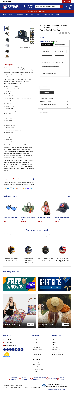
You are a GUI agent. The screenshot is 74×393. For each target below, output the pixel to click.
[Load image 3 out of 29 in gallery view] (7, 39)
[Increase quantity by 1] (48, 87)
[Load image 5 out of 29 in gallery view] (7, 51)
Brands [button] (50, 14)
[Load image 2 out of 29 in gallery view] (7, 34)
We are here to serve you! (37, 230)
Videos (54, 344)
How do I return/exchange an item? (48, 104)
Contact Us (35, 344)
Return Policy (36, 361)
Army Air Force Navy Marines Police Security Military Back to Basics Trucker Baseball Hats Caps (53, 28)
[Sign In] (67, 6)
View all (69, 196)
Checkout (67, 1)
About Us (35, 339)
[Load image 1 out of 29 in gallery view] (7, 28)
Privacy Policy (36, 357)
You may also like (11, 271)
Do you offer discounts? (45, 101)
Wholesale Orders (37, 354)
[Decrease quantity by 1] (41, 87)
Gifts (45, 14)
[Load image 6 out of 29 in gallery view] (7, 57)
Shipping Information (37, 349)
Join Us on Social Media (58, 357)
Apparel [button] (10, 14)
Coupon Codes (56, 349)
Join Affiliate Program (60, 355)
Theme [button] (38, 14)
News (54, 339)
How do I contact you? (45, 109)
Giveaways (55, 347)
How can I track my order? (46, 98)
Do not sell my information (39, 366)
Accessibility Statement (38, 369)
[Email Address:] (69, 33)
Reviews (35, 342)
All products (9, 21)
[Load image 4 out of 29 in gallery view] (7, 45)
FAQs (34, 352)
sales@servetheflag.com (10, 345)
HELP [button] (57, 14)
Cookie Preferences (37, 371)
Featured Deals (10, 196)
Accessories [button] (19, 14)
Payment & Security (12, 179)
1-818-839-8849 (7, 1)
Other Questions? (44, 112)
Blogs (54, 342)
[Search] (61, 6)
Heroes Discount (57, 352)
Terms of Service (36, 359)
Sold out (46, 92)
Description (8, 64)
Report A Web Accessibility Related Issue (56, 389)
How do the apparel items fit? (47, 107)
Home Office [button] (29, 14)
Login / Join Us (36, 347)
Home (4, 14)
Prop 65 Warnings (37, 364)
